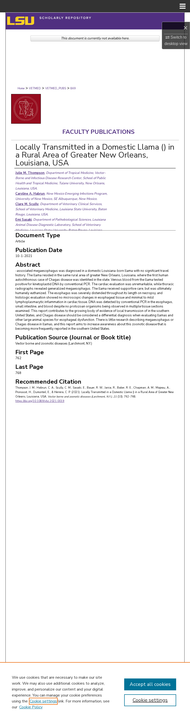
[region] (95, 692)
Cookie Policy (31, 707)
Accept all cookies (150, 684)
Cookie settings (43, 701)
